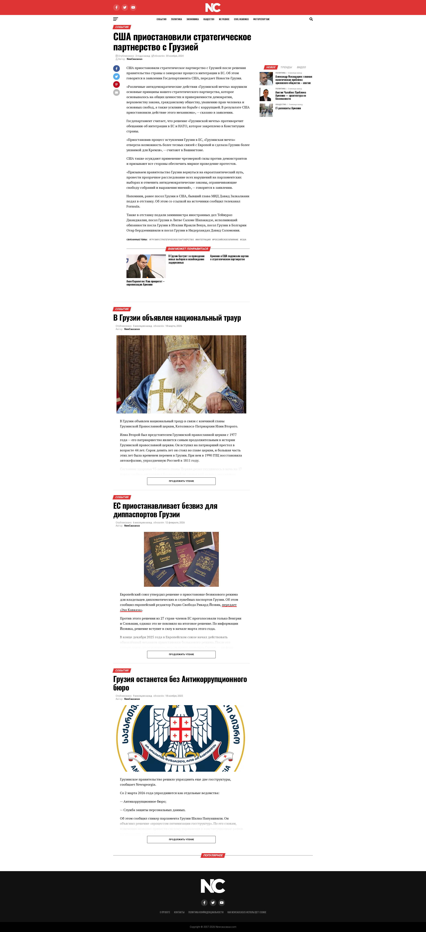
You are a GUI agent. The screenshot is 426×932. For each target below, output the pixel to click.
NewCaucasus (134, 59)
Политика (176, 19)
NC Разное (224, 19)
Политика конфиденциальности (205, 912)
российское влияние (225, 240)
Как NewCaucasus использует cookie (246, 912)
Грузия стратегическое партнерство (172, 240)
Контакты (179, 912)
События (161, 19)
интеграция (204, 240)
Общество (208, 19)
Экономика (193, 19)
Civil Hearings (241, 19)
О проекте (165, 912)
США (243, 240)
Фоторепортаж (261, 19)
